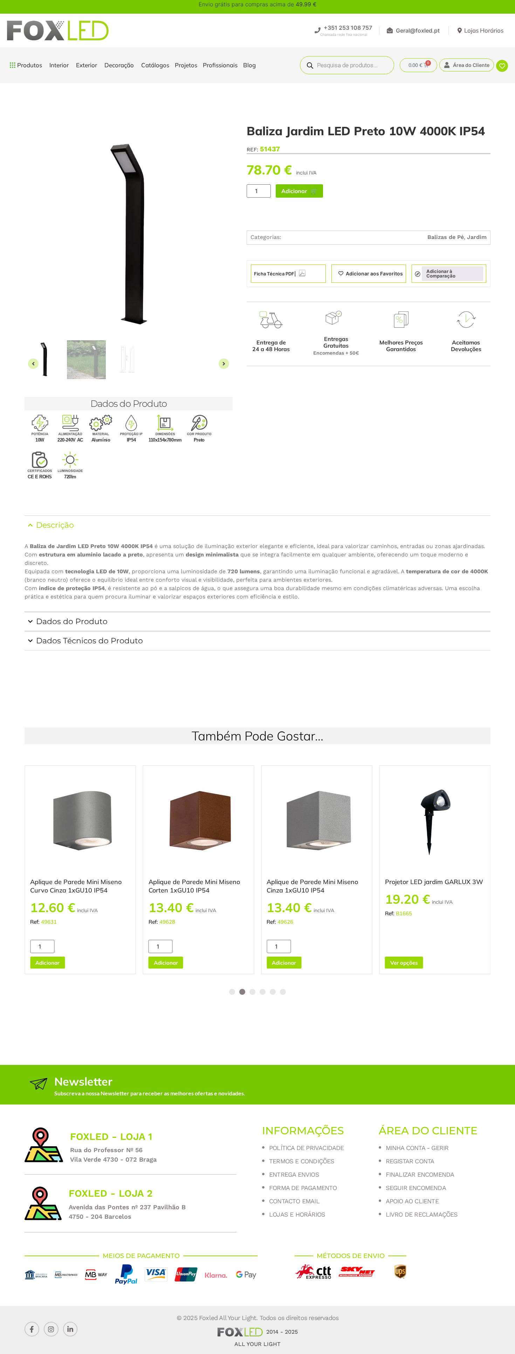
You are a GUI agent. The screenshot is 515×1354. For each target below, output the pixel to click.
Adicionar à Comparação (440, 273)
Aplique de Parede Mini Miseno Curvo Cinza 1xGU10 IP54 (76, 886)
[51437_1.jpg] (129, 236)
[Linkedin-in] (70, 1329)
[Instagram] (51, 1329)
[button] (33, 363)
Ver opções (404, 962)
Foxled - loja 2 (111, 1193)
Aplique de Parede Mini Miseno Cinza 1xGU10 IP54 (312, 886)
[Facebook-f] (32, 1329)
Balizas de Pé (445, 237)
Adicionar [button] (47, 962)
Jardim (477, 237)
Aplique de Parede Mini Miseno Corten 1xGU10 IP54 (194, 886)
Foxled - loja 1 (111, 1136)
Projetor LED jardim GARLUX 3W (434, 882)
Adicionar (294, 190)
